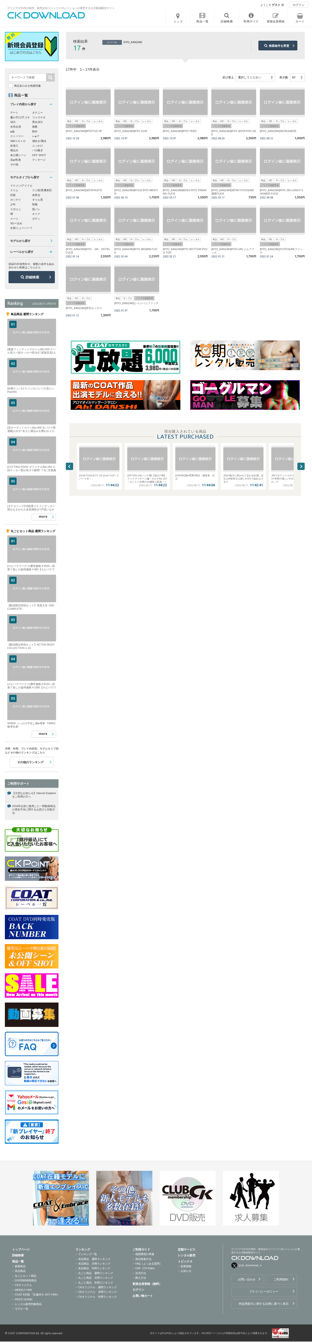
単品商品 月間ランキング (94, 1263)
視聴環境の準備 (144, 1254)
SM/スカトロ (18, 141)
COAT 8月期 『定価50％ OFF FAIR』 (37, 1294)
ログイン (298, 5)
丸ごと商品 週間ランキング (95, 1273)
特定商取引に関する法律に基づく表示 (264, 1303)
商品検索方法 (143, 1259)
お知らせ (186, 1270)
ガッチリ (15, 199)
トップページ (21, 1249)
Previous (69, 466)
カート (300, 21)
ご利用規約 (280, 1279)
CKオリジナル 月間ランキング (97, 1291)
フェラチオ (39, 117)
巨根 (13, 195)
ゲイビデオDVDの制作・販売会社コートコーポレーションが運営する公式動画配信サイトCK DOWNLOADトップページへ (46, 15)
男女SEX (37, 122)
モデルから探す (20, 241)
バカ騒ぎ (37, 150)
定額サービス (186, 1249)
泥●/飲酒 (15, 159)
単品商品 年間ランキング (94, 1268)
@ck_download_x (249, 1265)
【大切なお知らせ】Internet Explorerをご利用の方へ (34, 795)
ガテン (36, 218)
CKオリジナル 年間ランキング (97, 1296)
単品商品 (20, 1270)
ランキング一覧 (87, 1254)
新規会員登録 (275, 21)
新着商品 (20, 1266)
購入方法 (140, 1277)
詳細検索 (32, 277)
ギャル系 (37, 199)
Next (301, 466)
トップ (178, 21)
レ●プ (35, 136)
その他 (14, 164)
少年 (13, 204)
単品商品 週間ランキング (94, 1259)
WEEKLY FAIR (23, 1289)
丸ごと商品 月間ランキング (95, 1277)
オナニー (37, 112)
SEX (12, 122)
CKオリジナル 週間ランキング (97, 1287)
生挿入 (14, 145)
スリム (14, 190)
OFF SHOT (39, 155)
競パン (36, 209)
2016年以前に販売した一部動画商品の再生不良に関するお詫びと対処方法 (34, 810)
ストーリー (17, 136)
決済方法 (140, 1273)
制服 (35, 204)
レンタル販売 (186, 1255)
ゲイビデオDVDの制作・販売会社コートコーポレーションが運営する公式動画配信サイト (61, 8)
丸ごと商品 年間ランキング (95, 1282)
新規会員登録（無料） (147, 1284)
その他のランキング (30, 762)
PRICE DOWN (23, 1299)
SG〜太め (16, 223)
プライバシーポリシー (263, 1291)
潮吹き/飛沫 (39, 141)
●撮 (12, 131)
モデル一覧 (21, 1308)
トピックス (185, 1261)
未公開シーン (18, 155)
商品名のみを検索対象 (27, 85)
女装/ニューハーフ (21, 227)
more (43, 516)
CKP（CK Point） (145, 1268)
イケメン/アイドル (21, 185)
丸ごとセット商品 (25, 1275)
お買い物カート (143, 1295)
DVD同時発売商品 (26, 1280)
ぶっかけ (37, 145)
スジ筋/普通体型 (42, 190)
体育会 (36, 195)
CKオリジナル (23, 1285)
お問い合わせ (246, 1279)
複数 (35, 126)
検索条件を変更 (279, 45)
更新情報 (186, 1266)
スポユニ (15, 209)
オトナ (36, 213)
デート (14, 112)
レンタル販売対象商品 (28, 1304)
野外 (35, 131)
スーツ (14, 218)
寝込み (14, 150)
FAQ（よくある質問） (148, 1263)
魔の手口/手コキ (20, 117)
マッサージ (39, 159)
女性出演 (15, 126)
